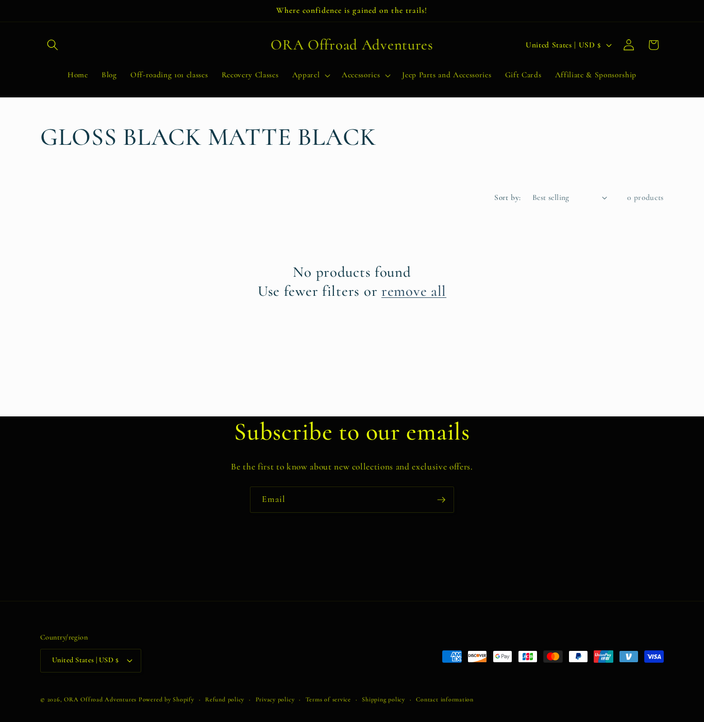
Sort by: (507, 197)
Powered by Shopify (166, 699)
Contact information (445, 699)
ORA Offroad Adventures (100, 699)
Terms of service (328, 699)
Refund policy (224, 699)
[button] (52, 44)
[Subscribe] (441, 499)
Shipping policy (383, 699)
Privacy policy (275, 699)
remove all (413, 291)
